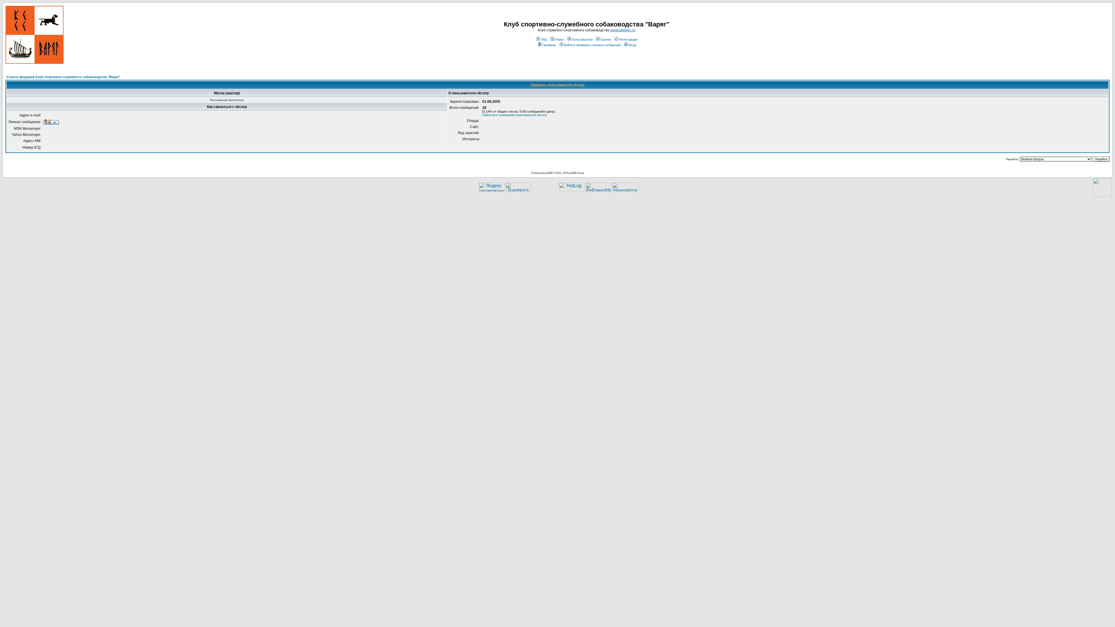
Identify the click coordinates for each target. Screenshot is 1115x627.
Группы (605, 39)
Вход (632, 45)
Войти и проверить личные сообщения (592, 45)
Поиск (559, 39)
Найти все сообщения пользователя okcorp (514, 115)
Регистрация (628, 39)
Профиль (549, 45)
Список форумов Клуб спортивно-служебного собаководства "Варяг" (63, 77)
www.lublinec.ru (622, 30)
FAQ (544, 39)
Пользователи (582, 39)
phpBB (549, 172)
